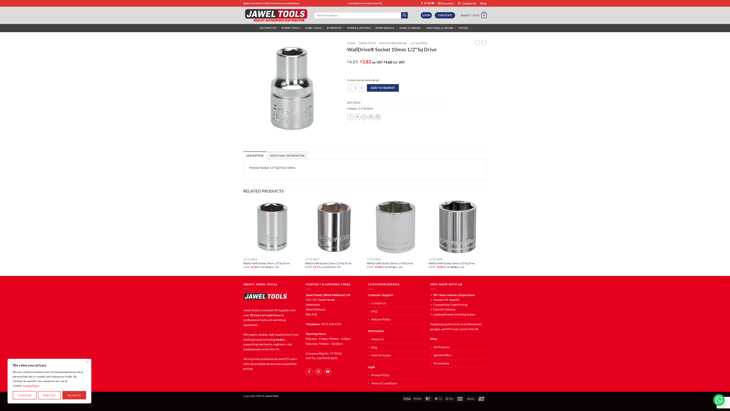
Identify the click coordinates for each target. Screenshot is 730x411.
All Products (442, 347)
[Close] (87, 362)
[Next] (486, 237)
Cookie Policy (31, 385)
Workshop (334, 27)
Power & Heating (358, 27)
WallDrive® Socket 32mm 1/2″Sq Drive (390, 263)
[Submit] (404, 15)
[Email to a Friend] (364, 117)
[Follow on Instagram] (425, 3)
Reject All (49, 395)
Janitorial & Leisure (439, 27)
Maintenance (384, 27)
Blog (374, 347)
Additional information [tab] (287, 155)
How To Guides (381, 355)
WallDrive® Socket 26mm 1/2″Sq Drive (452, 263)
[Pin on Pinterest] (371, 117)
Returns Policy (380, 319)
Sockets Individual (393, 43)
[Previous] (243, 237)
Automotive (267, 27)
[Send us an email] (429, 3)
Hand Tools (313, 27)
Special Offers (443, 355)
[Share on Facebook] (350, 117)
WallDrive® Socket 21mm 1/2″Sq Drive (328, 263)
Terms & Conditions (384, 383)
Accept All (74, 395)
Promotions (441, 363)
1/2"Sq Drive (419, 43)
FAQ (374, 311)
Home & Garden (410, 27)
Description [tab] (254, 155)
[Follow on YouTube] (433, 3)
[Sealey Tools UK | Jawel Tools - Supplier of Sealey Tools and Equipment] (276, 15)
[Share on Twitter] (357, 117)
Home (351, 43)
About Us (377, 339)
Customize (24, 395)
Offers (463, 27)
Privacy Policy (380, 375)
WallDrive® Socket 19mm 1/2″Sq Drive (266, 263)
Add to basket (383, 87)
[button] (446, 3)
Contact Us (378, 303)
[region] (49, 381)
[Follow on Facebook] (422, 3)
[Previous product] (483, 42)
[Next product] (477, 42)
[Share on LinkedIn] (378, 117)
